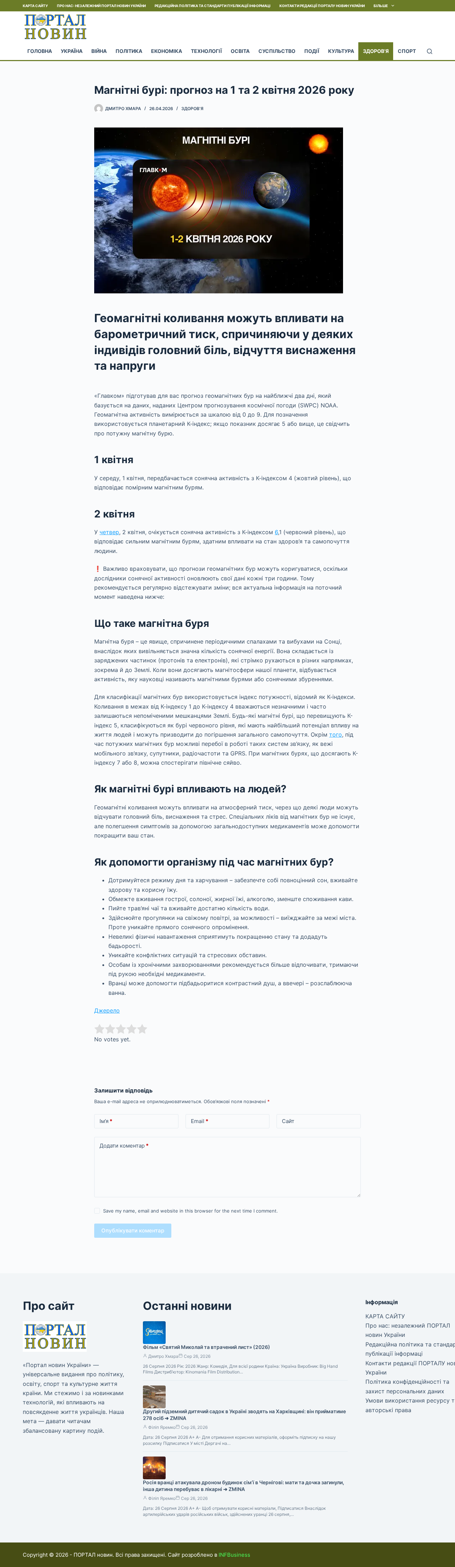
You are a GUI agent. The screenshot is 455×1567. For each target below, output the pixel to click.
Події (311, 51)
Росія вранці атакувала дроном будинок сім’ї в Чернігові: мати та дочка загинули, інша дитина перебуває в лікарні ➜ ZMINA (243, 1485)
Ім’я (106, 1121)
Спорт (407, 51)
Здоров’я (376, 51)
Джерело (107, 1010)
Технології (206, 51)
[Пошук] (429, 51)
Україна (71, 51)
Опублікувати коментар (132, 1230)
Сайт (288, 1121)
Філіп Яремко (162, 1427)
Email (199, 1121)
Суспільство (276, 51)
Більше (381, 6)
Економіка (166, 51)
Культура (341, 51)
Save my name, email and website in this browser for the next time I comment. (190, 1211)
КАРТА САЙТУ (35, 6)
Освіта (240, 51)
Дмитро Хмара (163, 1356)
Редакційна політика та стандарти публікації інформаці (213, 6)
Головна (39, 51)
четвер (109, 532)
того (335, 734)
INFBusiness (234, 1554)
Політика (129, 51)
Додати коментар (124, 1145)
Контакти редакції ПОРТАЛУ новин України (322, 6)
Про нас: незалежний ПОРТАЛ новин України (101, 6)
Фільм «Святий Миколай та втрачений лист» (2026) (206, 1347)
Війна (99, 51)
